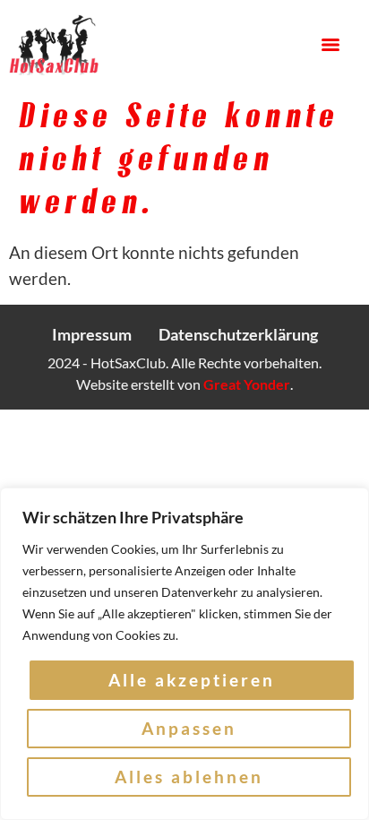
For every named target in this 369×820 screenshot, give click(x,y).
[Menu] (330, 44)
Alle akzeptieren (191, 679)
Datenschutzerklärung (238, 334)
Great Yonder (246, 384)
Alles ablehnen (189, 776)
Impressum (92, 334)
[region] (184, 654)
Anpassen (189, 728)
